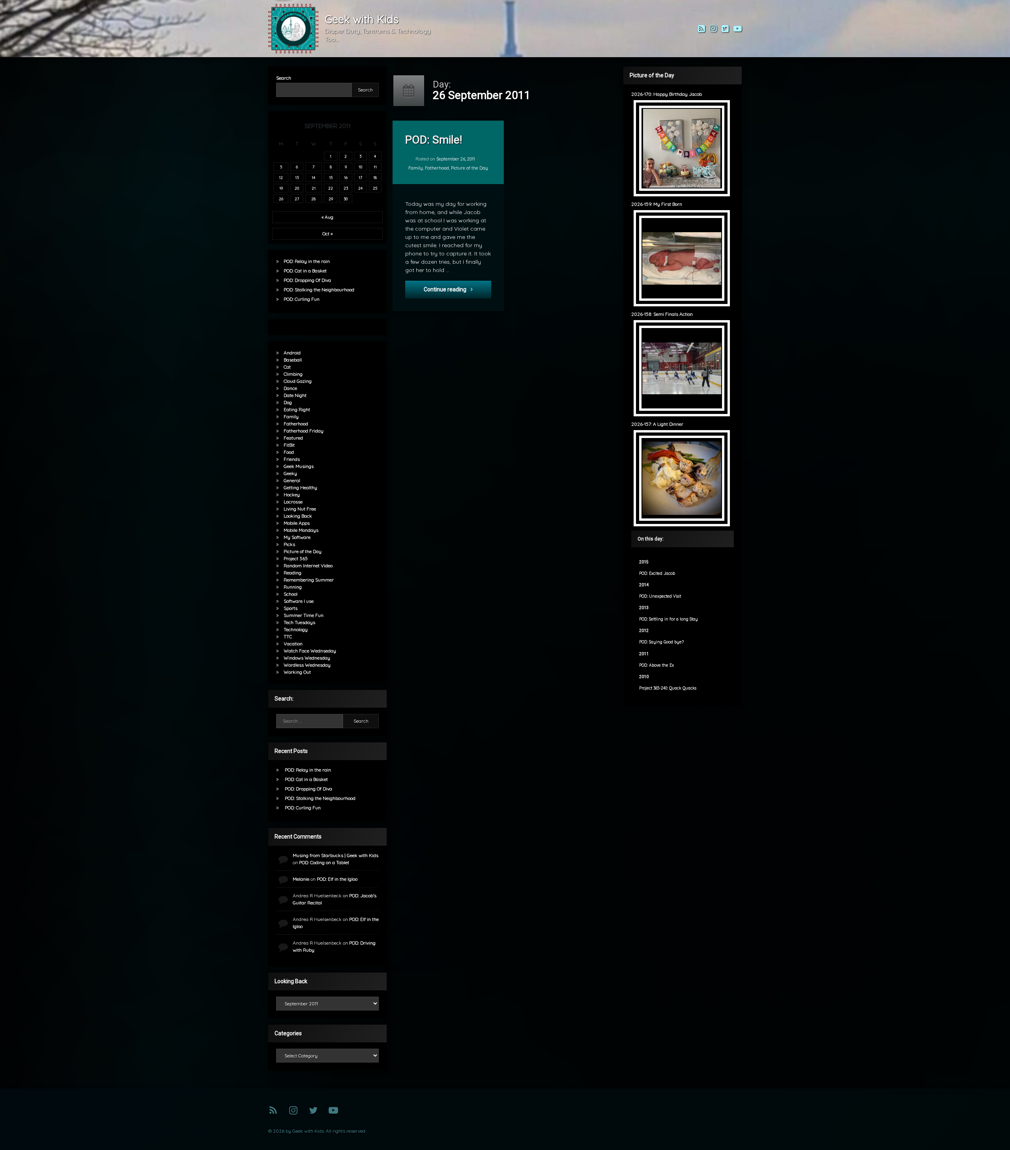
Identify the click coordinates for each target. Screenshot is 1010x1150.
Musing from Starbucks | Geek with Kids (335, 855)
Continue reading (457, 289)
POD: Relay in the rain (307, 261)
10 (360, 166)
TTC (288, 636)
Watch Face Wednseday (310, 651)
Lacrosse (293, 502)
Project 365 (296, 558)
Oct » (327, 234)
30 (346, 198)
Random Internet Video (308, 565)
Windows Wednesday (307, 658)
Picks (289, 544)
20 (297, 188)
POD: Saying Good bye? (661, 642)
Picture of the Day (469, 168)
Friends (292, 459)
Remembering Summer (309, 580)
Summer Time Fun (304, 615)
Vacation (293, 644)
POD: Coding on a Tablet (324, 862)
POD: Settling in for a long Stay (668, 619)
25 (375, 188)
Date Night (295, 395)
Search (283, 78)
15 (331, 177)
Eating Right (297, 409)
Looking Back (298, 516)
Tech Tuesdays (299, 622)
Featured (293, 438)
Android (292, 353)
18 (375, 177)
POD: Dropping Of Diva (307, 280)
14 (313, 177)
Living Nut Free (300, 509)
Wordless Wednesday (307, 665)
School (290, 594)
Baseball (293, 360)
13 (297, 177)
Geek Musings (299, 466)
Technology (296, 629)
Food (289, 452)
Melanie (301, 879)
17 (360, 177)
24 (360, 188)
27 (297, 198)
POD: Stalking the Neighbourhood (319, 290)
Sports (290, 608)
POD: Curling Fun (302, 299)
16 (346, 177)
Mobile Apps (297, 523)
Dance (290, 388)
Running (293, 587)
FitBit (289, 445)
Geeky (290, 473)
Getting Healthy (300, 487)
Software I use (299, 601)
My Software (297, 537)
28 (313, 198)
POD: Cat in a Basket (305, 271)
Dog (288, 402)
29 (331, 198)
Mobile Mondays (301, 530)
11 (375, 166)
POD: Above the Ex (656, 665)
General (292, 480)
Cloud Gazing (298, 381)
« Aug (327, 217)
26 (281, 198)
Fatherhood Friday (304, 431)
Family (415, 168)
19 (281, 188)
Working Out (297, 672)
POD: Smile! (433, 139)
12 (281, 177)
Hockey (292, 495)
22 (330, 188)
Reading (292, 573)
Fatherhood (437, 168)
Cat (287, 367)
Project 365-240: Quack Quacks (667, 688)
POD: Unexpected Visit (660, 596)
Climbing (293, 374)
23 (346, 188)
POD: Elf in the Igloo (337, 879)
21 (314, 188)
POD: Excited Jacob (657, 573)
